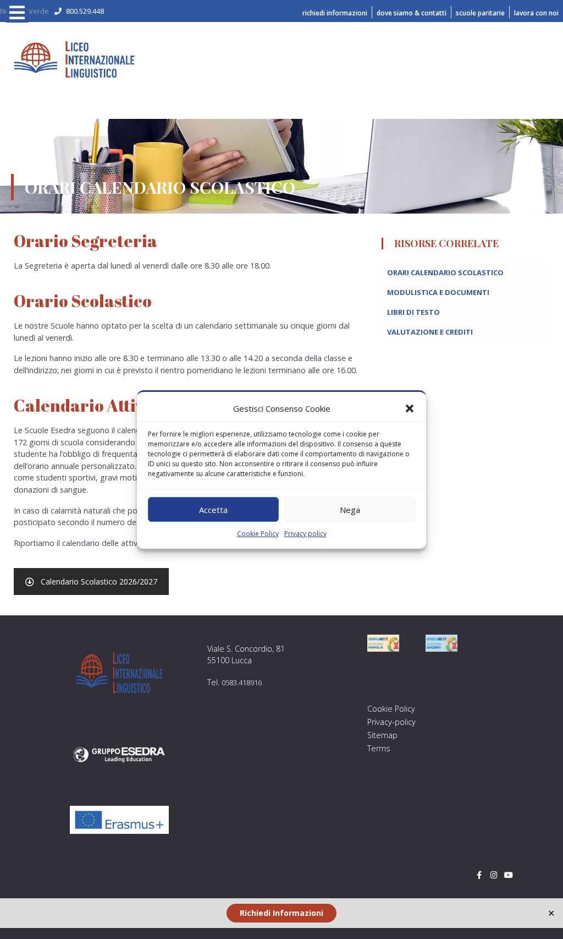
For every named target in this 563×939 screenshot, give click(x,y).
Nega (350, 509)
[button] (409, 408)
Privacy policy (305, 533)
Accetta (213, 509)
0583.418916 (242, 682)
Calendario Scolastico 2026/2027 (99, 581)
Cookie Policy (258, 533)
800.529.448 (85, 11)
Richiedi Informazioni (281, 913)
